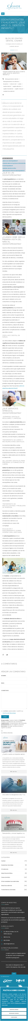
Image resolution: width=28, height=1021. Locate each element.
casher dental (7, 86)
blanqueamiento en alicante (11, 81)
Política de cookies (20, 1003)
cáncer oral (13, 84)
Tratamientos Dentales (8, 890)
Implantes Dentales (7, 865)
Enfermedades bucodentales (10, 881)
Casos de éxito (5, 877)
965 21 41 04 (7, 937)
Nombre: (3, 675)
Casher (3, 861)
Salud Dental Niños (6, 873)
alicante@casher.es (9, 944)
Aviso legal (5, 1005)
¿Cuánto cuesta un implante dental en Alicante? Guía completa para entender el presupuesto (15, 955)
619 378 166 (7, 940)
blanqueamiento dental (11, 79)
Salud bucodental (6, 885)
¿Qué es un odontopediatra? (10, 161)
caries (19, 84)
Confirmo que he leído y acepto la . (13, 712)
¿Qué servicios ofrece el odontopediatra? (13, 170)
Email (2, 683)
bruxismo (5, 84)
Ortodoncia (4, 869)
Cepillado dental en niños (9, 168)
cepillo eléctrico (17, 86)
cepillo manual (19, 89)
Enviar (5, 716)
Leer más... (14, 771)
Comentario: (5, 690)
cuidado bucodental (8, 91)
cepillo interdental (8, 89)
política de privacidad (9, 713)
